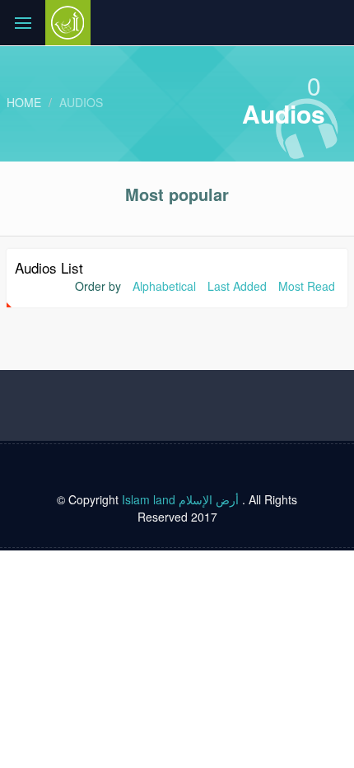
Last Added (237, 286)
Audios (81, 102)
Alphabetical (164, 286)
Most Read (306, 286)
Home (24, 102)
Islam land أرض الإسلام (180, 499)
